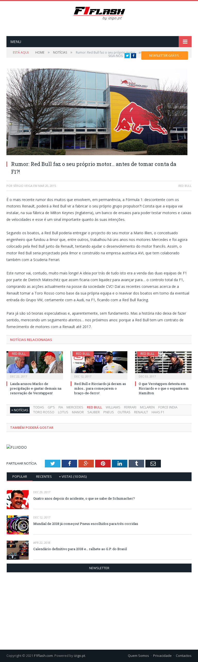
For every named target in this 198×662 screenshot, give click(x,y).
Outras (124, 412)
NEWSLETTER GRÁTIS (164, 55)
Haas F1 (158, 412)
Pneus (108, 412)
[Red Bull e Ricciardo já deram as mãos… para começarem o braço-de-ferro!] (99, 364)
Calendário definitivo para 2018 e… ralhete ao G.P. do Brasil (80, 549)
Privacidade (162, 655)
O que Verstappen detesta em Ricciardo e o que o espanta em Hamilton (164, 388)
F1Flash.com (43, 655)
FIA (61, 407)
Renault (141, 412)
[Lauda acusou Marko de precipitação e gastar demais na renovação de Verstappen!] (34, 364)
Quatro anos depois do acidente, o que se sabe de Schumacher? (84, 498)
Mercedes (75, 407)
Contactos (184, 655)
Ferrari (130, 407)
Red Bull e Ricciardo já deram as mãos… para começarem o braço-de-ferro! (100, 388)
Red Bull (19, 353)
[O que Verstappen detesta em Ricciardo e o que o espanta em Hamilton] (163, 364)
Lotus (63, 412)
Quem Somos (138, 655)
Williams (113, 407)
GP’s (51, 407)
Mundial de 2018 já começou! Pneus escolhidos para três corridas (85, 523)
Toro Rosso (43, 412)
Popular (19, 476)
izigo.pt (79, 655)
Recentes (44, 476)
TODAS (38, 407)
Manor (78, 412)
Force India (167, 407)
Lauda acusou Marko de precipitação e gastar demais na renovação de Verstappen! (35, 388)
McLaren (147, 407)
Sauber (93, 412)
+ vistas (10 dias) (73, 476)
